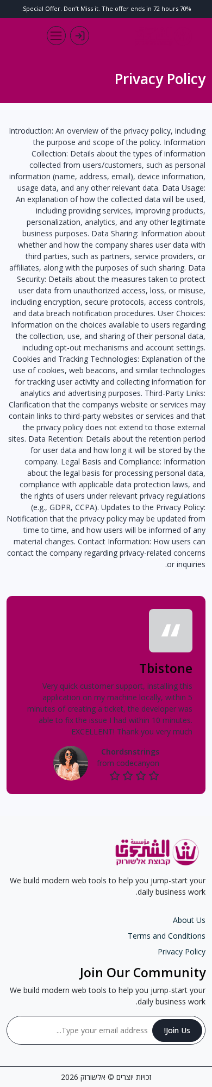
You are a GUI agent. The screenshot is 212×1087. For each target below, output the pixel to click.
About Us (189, 920)
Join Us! (177, 1030)
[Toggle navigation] (56, 35)
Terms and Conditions (166, 936)
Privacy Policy (181, 951)
